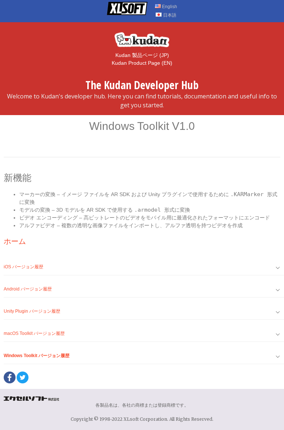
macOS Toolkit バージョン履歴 (34, 333)
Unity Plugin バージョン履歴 (32, 311)
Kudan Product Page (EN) (142, 63)
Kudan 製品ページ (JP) (142, 55)
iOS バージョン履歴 (23, 266)
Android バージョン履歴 (28, 289)
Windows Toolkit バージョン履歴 (37, 355)
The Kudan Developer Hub (142, 85)
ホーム (15, 241)
